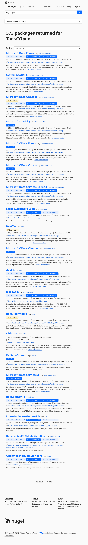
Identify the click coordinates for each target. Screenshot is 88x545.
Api (53, 445)
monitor (27, 425)
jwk (28, 301)
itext (9, 235)
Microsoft (42, 53)
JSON (33, 447)
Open (26, 218)
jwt (13, 301)
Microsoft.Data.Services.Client (25, 187)
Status (34, 498)
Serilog (10, 218)
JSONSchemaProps (40, 445)
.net (28, 235)
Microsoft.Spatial (17, 121)
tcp (57, 364)
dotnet (23, 364)
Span (15, 218)
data (12, 62)
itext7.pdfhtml (15, 314)
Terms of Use (31, 533)
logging (47, 425)
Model (28, 447)
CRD (62, 445)
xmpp (28, 364)
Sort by (9, 48)
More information (34, 69)
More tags (59, 62)
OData (48, 53)
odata (23, 62)
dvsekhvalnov (28, 292)
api (16, 364)
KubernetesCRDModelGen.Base (26, 436)
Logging (39, 218)
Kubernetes (12, 445)
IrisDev (33, 355)
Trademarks (9, 536)
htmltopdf (52, 323)
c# (25, 235)
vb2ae (49, 456)
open (28, 342)
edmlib (34, 62)
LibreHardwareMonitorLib (23, 416)
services (18, 62)
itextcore (41, 235)
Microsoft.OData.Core (20, 165)
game (48, 364)
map (32, 465)
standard (11, 465)
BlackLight (43, 209)
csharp (32, 235)
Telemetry (32, 218)
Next (49, 481)
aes (31, 301)
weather (23, 465)
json (15, 301)
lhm (45, 417)
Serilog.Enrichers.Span (20, 209)
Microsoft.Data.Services (21, 375)
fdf (50, 235)
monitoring (34, 425)
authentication (40, 364)
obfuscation (12, 342)
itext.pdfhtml (14, 397)
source (32, 342)
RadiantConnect (16, 355)
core (46, 235)
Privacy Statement (68, 533)
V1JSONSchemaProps (25, 445)
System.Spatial (15, 75)
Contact (9, 498)
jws (25, 301)
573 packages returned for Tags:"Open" (34, 35)
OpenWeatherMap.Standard (24, 456)
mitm (33, 364)
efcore (53, 130)
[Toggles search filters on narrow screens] (79, 21)
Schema (58, 445)
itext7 (10, 226)
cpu (52, 425)
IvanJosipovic (55, 436)
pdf (36, 235)
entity (53, 62)
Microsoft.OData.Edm (20, 143)
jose (9, 301)
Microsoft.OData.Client (21, 248)
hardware (19, 425)
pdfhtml (45, 323)
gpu (55, 425)
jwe (22, 301)
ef (50, 62)
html (40, 323)
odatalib (29, 62)
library (17, 465)
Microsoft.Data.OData (20, 97)
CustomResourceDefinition (16, 447)
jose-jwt (11, 292)
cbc (34, 301)
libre (10, 425)
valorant (11, 364)
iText (22, 227)
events (53, 364)
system (41, 425)
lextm (24, 334)
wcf (9, 62)
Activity (20, 218)
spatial (40, 62)
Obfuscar (12, 333)
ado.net (46, 62)
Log (44, 218)
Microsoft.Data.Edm (19, 53)
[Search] (79, 12)
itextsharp (20, 235)
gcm (37, 301)
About (22, 533)
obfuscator (21, 342)
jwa (19, 301)
